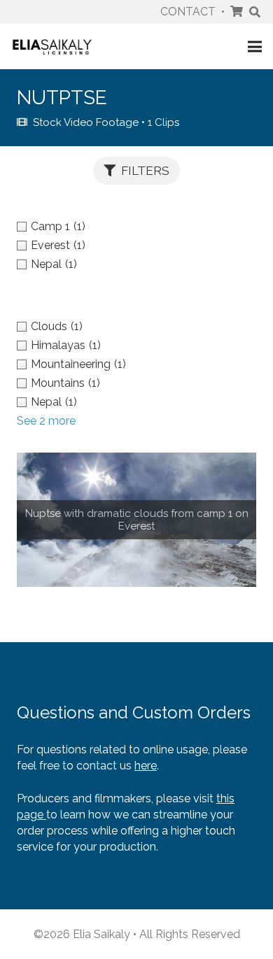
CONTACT (188, 11)
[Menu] (255, 46)
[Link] (52, 46)
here (145, 765)
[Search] (255, 12)
